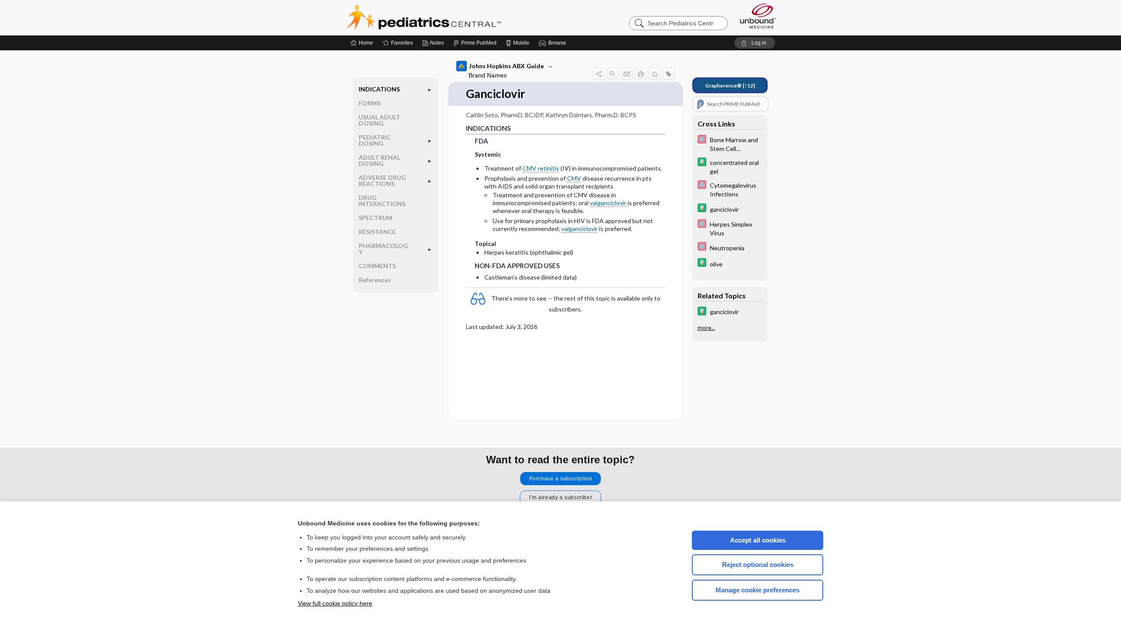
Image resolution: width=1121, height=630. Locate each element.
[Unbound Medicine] (758, 16)
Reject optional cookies (757, 564)
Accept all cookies (758, 540)
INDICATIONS (379, 89)
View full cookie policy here (335, 603)
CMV (574, 178)
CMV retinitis (540, 168)
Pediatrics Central (455, 17)
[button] (554, 42)
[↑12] (730, 85)
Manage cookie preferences (758, 590)
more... (706, 327)
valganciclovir (608, 202)
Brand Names (488, 75)
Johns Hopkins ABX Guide (506, 66)
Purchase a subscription (560, 479)
